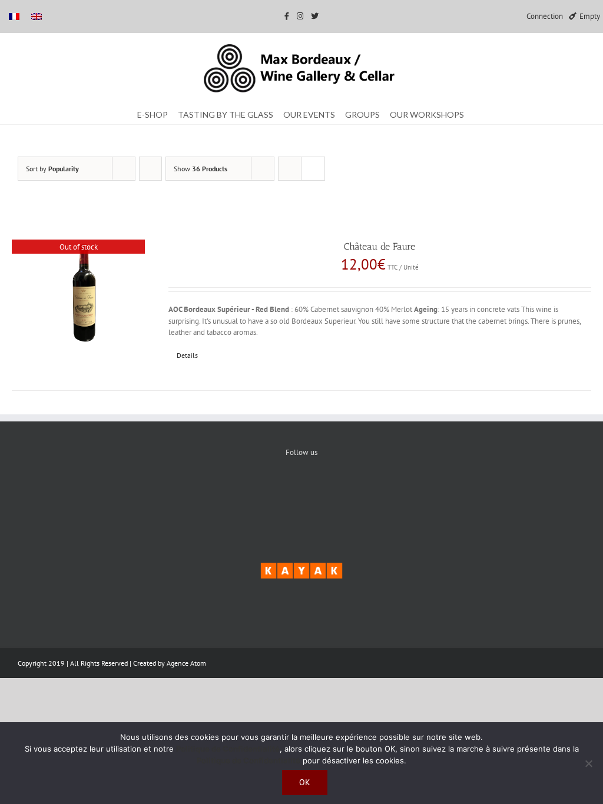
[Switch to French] (14, 16)
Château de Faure (379, 246)
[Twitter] (302, 492)
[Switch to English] (36, 16)
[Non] (588, 763)
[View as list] (313, 168)
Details (187, 355)
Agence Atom (186, 663)
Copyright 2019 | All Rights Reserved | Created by (92, 663)
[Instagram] (338, 492)
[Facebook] (266, 492)
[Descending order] (150, 169)
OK (304, 782)
